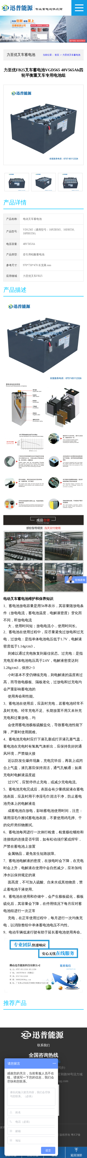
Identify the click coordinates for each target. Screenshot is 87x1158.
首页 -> (58, 55)
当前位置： (48, 55)
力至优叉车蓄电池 (71, 55)
